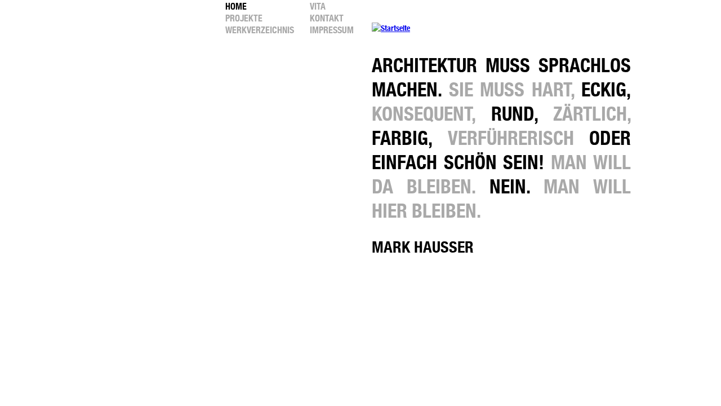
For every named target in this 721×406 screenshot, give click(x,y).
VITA (318, 6)
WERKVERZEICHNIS (259, 30)
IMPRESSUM (332, 30)
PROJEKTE (243, 18)
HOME (236, 6)
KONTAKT (327, 18)
